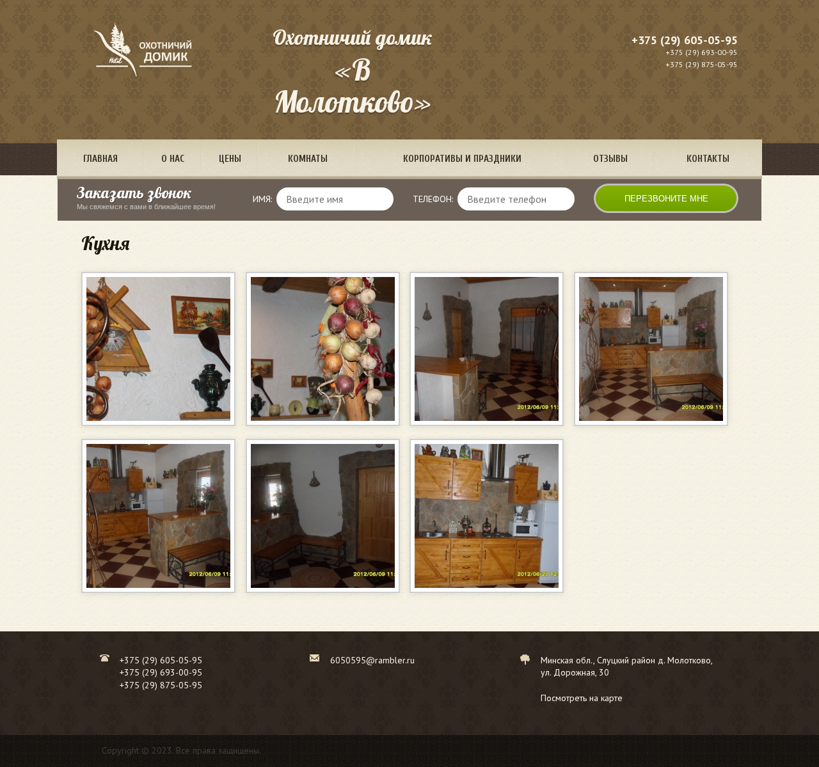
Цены (230, 159)
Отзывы (610, 159)
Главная (100, 159)
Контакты (708, 159)
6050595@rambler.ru (372, 660)
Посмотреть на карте (582, 698)
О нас (172, 159)
